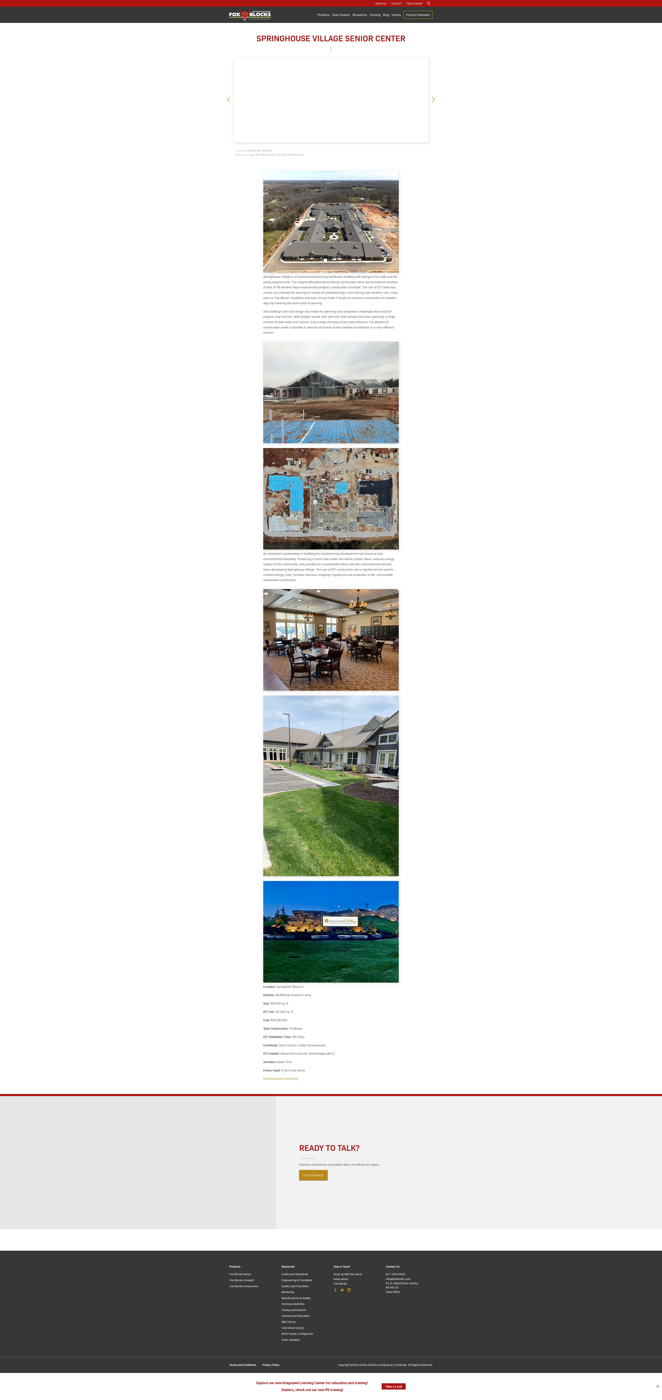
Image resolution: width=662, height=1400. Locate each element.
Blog (386, 15)
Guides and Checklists (295, 1286)
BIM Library (289, 1322)
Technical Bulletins (293, 1304)
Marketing (288, 1292)
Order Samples (291, 1339)
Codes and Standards (295, 1274)
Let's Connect (313, 1175)
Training (374, 15)
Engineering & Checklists (297, 1280)
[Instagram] (349, 1291)
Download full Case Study (280, 1079)
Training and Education (296, 1316)
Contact (396, 3)
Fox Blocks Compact (241, 1280)
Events (396, 15)
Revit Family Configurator (297, 1333)
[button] (433, 100)
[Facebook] (335, 1291)
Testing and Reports (294, 1310)
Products (323, 15)
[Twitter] (342, 1291)
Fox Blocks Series (240, 1274)
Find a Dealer (414, 3)
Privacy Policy (270, 1365)
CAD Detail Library (293, 1328)
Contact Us (392, 1266)
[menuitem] (323, 15)
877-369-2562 (395, 1274)
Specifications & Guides (296, 1298)
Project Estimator (418, 15)
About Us (380, 3)
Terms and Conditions (242, 1365)
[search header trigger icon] (429, 3)
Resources (360, 15)
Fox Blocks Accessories (243, 1286)
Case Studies (341, 15)
